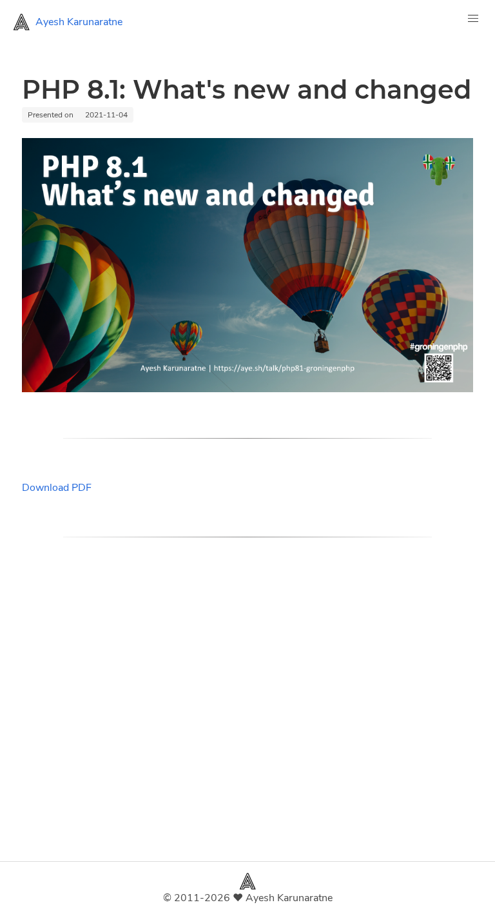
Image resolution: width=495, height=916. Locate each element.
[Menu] (473, 22)
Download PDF (57, 488)
